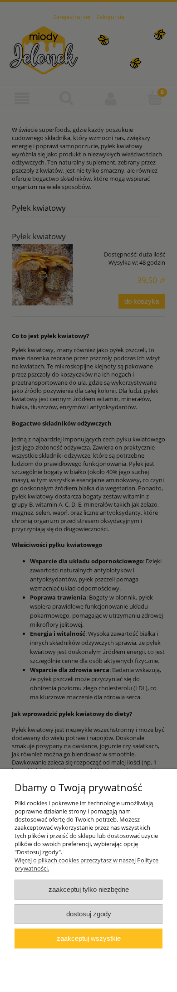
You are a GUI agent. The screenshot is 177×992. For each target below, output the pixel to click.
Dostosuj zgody (88, 914)
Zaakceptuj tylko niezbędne (89, 889)
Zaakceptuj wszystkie (89, 938)
